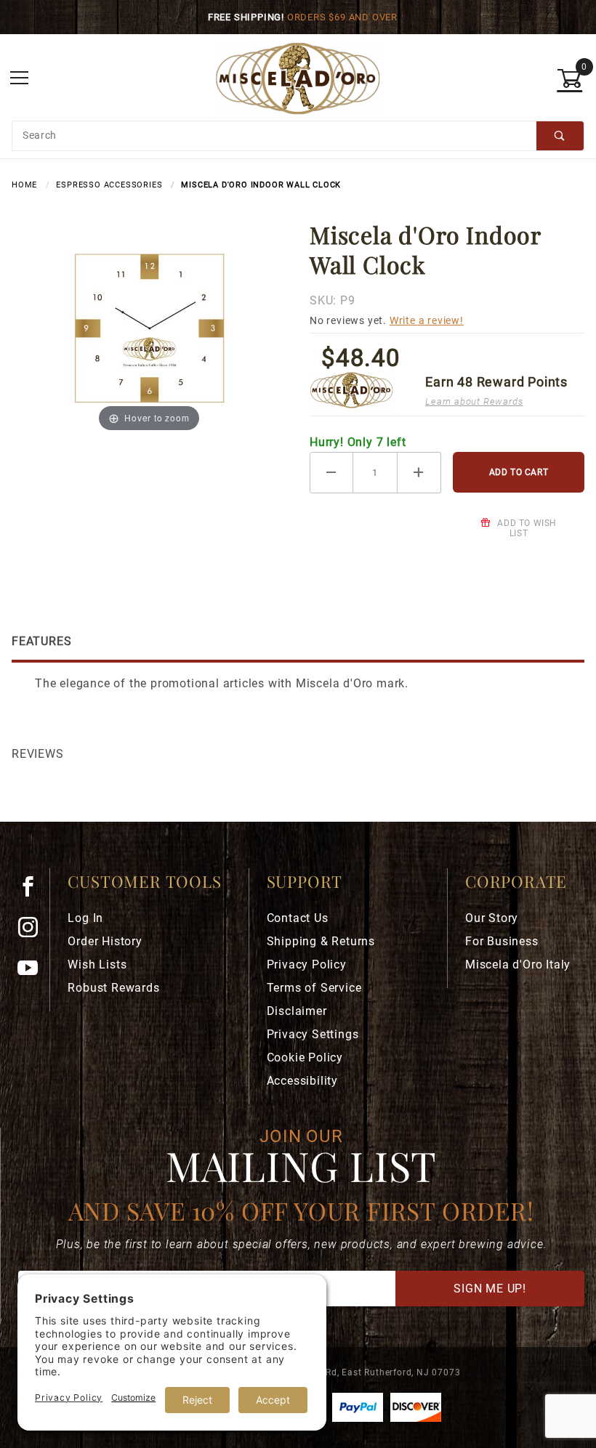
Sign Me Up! (490, 1288)
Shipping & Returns (321, 941)
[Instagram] (34, 933)
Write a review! (427, 321)
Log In (85, 918)
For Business (502, 941)
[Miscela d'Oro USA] (297, 78)
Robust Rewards (113, 988)
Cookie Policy (305, 1057)
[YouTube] (34, 974)
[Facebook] (33, 892)
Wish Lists (97, 964)
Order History (105, 941)
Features (41, 641)
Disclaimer (297, 1011)
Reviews (38, 754)
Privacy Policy (307, 964)
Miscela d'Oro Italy (518, 964)
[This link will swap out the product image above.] (149, 326)
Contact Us (298, 918)
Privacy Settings (313, 1034)
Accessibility (302, 1081)
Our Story (491, 918)
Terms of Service (314, 988)
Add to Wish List (526, 528)
